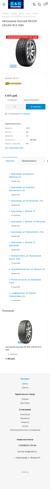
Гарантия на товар (25, 394)
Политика (25, 414)
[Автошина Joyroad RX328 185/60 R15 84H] (25, 51)
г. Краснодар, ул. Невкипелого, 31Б (26, 232)
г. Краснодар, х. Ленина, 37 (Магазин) (27, 221)
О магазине (25, 409)
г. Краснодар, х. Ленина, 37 (22, 211)
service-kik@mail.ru (27, 451)
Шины (25, 383)
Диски (25, 387)
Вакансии (25, 418)
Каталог (25, 378)
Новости (25, 422)
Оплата (25, 399)
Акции (25, 426)
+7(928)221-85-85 (27, 445)
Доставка (25, 403)
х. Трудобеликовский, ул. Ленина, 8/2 (27, 269)
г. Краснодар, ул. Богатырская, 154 (26, 201)
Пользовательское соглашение (25, 430)
